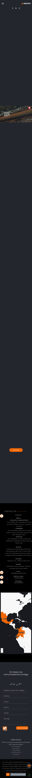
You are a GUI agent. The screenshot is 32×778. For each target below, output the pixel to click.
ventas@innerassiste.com (18, 573)
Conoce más (16, 450)
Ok (8, 774)
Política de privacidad (18, 774)
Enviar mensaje (22, 728)
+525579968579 (18, 583)
